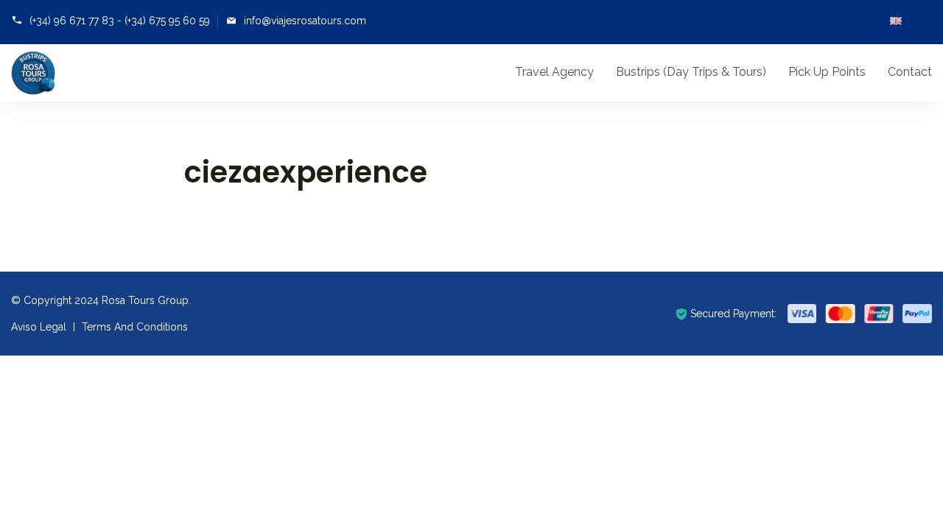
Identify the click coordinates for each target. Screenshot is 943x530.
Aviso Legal (38, 327)
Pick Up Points (827, 72)
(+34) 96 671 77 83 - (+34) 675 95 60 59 (119, 20)
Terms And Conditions (135, 327)
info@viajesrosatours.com (305, 20)
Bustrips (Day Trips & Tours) (691, 72)
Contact (910, 72)
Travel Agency (554, 72)
